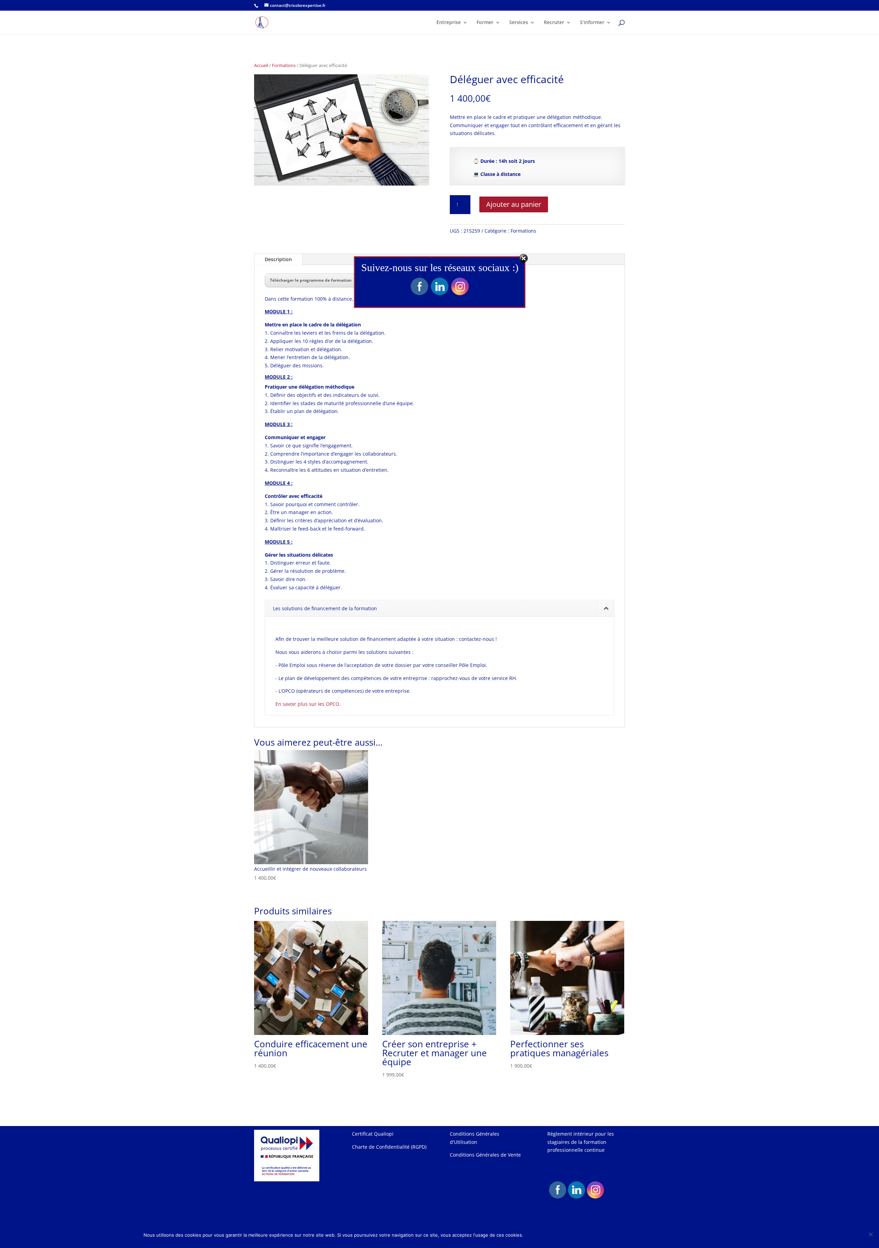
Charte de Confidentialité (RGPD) (389, 1147)
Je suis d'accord (560, 1234)
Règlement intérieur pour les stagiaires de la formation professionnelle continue (580, 1142)
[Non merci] (870, 1234)
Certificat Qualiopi (372, 1133)
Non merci (623, 1234)
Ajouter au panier (513, 204)
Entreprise (448, 22)
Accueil (261, 65)
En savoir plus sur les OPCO (307, 704)
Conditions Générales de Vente (485, 1154)
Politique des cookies (693, 1234)
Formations (284, 65)
